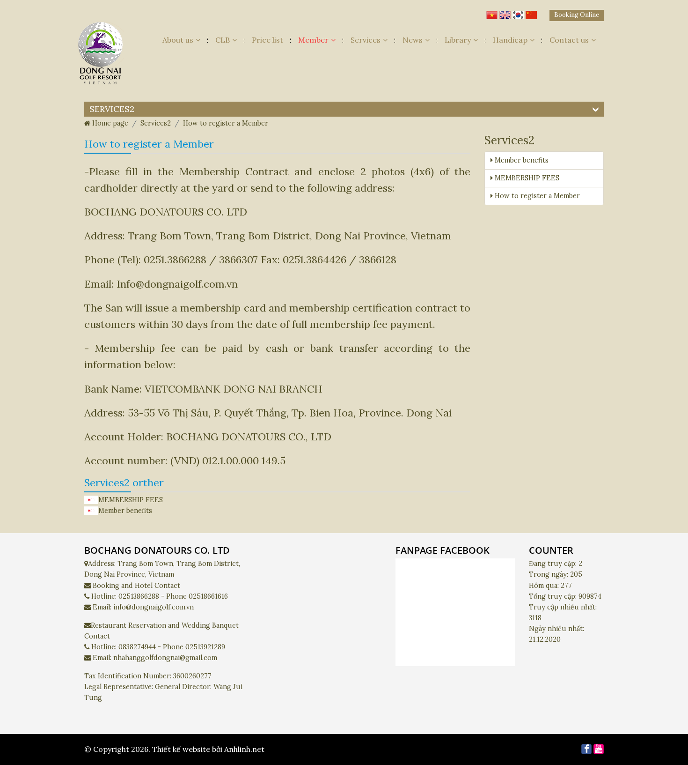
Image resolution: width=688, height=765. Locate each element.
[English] (505, 12)
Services (366, 40)
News (413, 40)
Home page (109, 123)
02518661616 (208, 596)
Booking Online (576, 15)
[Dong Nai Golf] (100, 56)
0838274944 (137, 647)
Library (458, 40)
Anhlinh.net (244, 749)
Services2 (155, 123)
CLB (222, 40)
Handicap (510, 40)
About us (177, 40)
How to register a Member (536, 196)
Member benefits (125, 510)
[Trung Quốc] (531, 12)
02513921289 (205, 647)
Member (313, 40)
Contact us (569, 40)
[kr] (518, 12)
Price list (267, 40)
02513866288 (138, 596)
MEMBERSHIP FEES (130, 500)
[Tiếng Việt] (492, 12)
